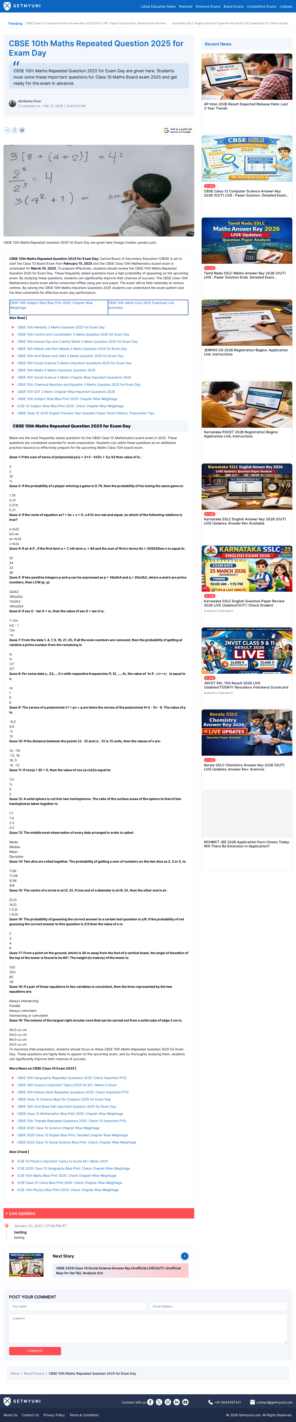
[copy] (14, 131)
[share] (7, 131)
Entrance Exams (208, 6)
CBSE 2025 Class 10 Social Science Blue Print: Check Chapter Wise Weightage (76, 1142)
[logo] (21, 6)
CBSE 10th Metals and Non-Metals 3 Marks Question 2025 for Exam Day (72, 349)
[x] (159, 1402)
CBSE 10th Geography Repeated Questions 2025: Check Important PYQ (71, 1078)
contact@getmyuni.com (274, 1402)
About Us (10, 1415)
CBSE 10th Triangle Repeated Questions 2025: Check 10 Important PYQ (71, 1121)
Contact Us (30, 1415)
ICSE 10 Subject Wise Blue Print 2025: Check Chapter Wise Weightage (70, 406)
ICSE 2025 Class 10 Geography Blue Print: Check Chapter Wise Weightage (73, 1168)
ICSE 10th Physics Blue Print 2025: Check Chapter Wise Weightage (68, 1190)
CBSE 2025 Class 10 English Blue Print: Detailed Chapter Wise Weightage (72, 1135)
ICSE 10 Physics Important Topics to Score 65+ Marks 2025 (62, 1161)
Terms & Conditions (84, 1415)
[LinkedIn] (176, 1402)
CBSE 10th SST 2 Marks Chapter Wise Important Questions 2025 (66, 392)
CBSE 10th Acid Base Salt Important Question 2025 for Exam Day (66, 1106)
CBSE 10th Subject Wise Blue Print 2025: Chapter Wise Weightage (67, 399)
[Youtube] (185, 1402)
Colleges (286, 6)
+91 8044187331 (228, 1402)
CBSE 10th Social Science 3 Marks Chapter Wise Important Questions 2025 (74, 377)
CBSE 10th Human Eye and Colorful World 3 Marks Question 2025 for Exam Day (77, 341)
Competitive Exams (261, 6)
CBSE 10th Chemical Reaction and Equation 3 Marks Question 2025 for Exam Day (79, 384)
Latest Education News (158, 6)
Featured (185, 6)
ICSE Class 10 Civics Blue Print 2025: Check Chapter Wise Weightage (69, 1183)
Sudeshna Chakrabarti (218, 610)
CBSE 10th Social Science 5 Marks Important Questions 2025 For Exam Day (74, 363)
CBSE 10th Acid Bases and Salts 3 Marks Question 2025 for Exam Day (70, 356)
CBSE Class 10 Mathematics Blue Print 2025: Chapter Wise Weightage (70, 1114)
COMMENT (35, 1351)
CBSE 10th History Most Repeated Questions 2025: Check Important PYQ (73, 1092)
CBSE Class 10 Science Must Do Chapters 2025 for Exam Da (63, 1099)
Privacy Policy (54, 1415)
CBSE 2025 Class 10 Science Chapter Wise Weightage (58, 1128)
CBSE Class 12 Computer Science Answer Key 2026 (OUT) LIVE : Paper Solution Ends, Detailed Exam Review (95, 23)
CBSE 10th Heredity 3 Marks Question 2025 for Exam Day (61, 327)
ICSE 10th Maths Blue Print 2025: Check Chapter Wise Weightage (66, 1175)
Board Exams (234, 6)
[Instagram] (168, 1402)
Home (14, 1373)
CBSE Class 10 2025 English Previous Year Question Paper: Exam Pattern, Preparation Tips (85, 413)
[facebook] (150, 1402)
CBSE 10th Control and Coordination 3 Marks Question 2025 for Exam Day (73, 334)
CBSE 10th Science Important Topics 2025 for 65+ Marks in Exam (67, 1085)
